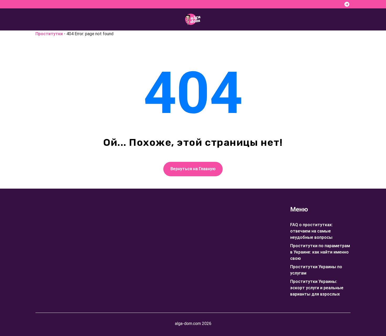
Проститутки (49, 33)
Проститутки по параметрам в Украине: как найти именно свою (320, 252)
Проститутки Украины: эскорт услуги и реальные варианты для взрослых (316, 288)
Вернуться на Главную (193, 168)
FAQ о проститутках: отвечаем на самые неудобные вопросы (311, 231)
